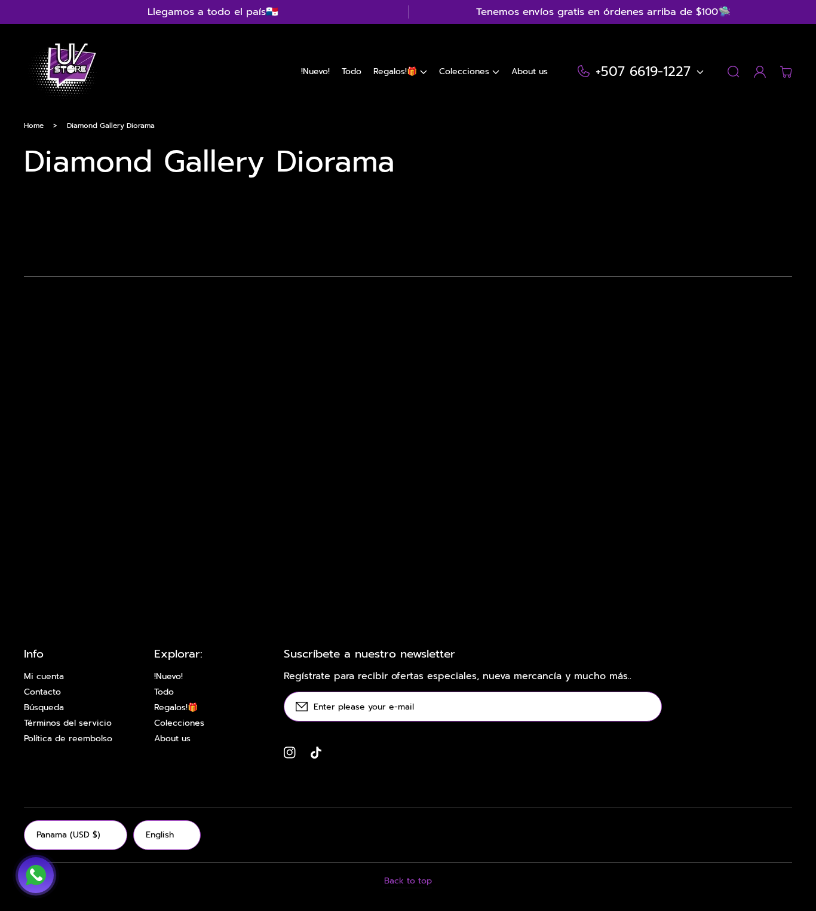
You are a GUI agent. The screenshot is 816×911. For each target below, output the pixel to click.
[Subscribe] (647, 707)
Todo (164, 692)
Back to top (408, 881)
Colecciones (179, 723)
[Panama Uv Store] (61, 72)
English (160, 835)
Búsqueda (44, 707)
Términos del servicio (68, 723)
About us (172, 738)
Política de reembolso (68, 738)
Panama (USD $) (68, 835)
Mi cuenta (44, 676)
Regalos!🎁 (176, 707)
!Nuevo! (168, 676)
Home (34, 125)
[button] (400, 72)
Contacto (42, 692)
